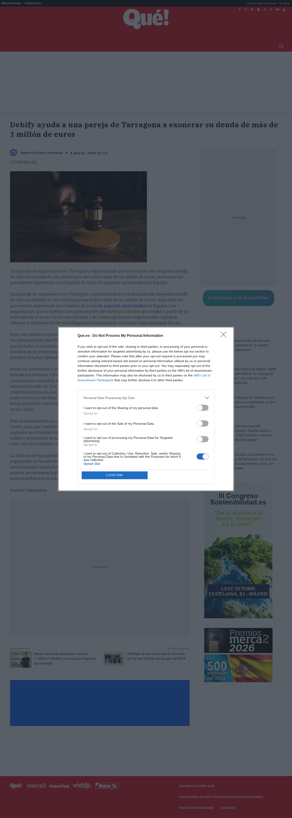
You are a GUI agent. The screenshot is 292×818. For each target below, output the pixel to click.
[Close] (225, 336)
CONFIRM (114, 475)
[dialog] (146, 409)
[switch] (203, 408)
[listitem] (146, 397)
